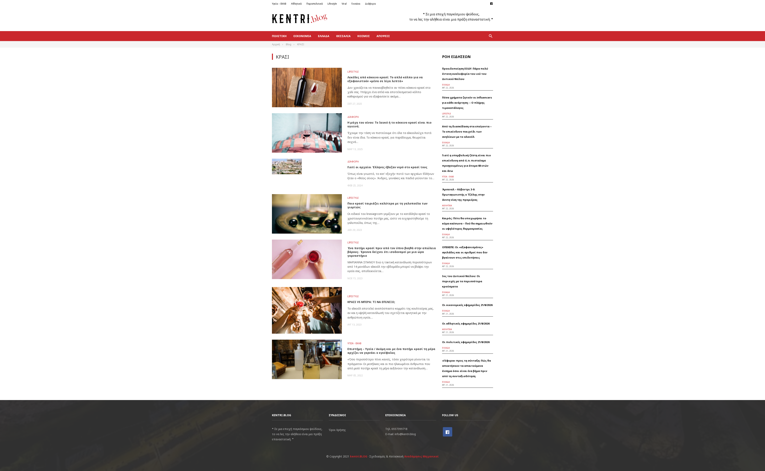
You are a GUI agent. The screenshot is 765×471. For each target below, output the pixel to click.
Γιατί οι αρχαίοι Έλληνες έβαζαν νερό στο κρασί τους (387, 167)
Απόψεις (383, 36)
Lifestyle (332, 3)
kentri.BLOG (358, 456)
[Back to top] (754, 460)
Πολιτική (279, 36)
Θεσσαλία (343, 36)
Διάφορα (370, 3)
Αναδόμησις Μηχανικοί (421, 456)
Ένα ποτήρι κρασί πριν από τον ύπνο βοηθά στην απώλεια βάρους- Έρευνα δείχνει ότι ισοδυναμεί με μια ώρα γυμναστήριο (391, 252)
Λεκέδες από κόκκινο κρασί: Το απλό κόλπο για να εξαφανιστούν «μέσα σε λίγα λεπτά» (385, 79)
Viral (344, 3)
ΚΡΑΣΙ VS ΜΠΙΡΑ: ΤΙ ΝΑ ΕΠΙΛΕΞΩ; (371, 302)
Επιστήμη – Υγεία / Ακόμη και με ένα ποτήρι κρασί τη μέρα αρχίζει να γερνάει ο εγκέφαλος (391, 351)
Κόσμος (363, 36)
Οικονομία (302, 36)
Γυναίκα (355, 3)
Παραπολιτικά (314, 3)
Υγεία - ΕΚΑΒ (354, 343)
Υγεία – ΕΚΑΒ (279, 3)
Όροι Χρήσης (337, 430)
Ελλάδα (323, 36)
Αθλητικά (296, 3)
